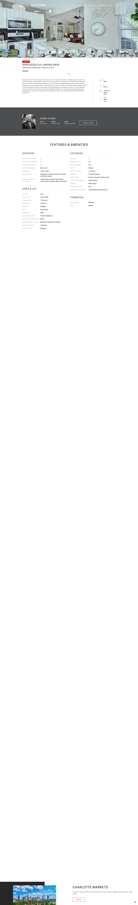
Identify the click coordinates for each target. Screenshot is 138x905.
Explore (78, 899)
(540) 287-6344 (55, 123)
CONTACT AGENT (88, 123)
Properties (73, 5)
